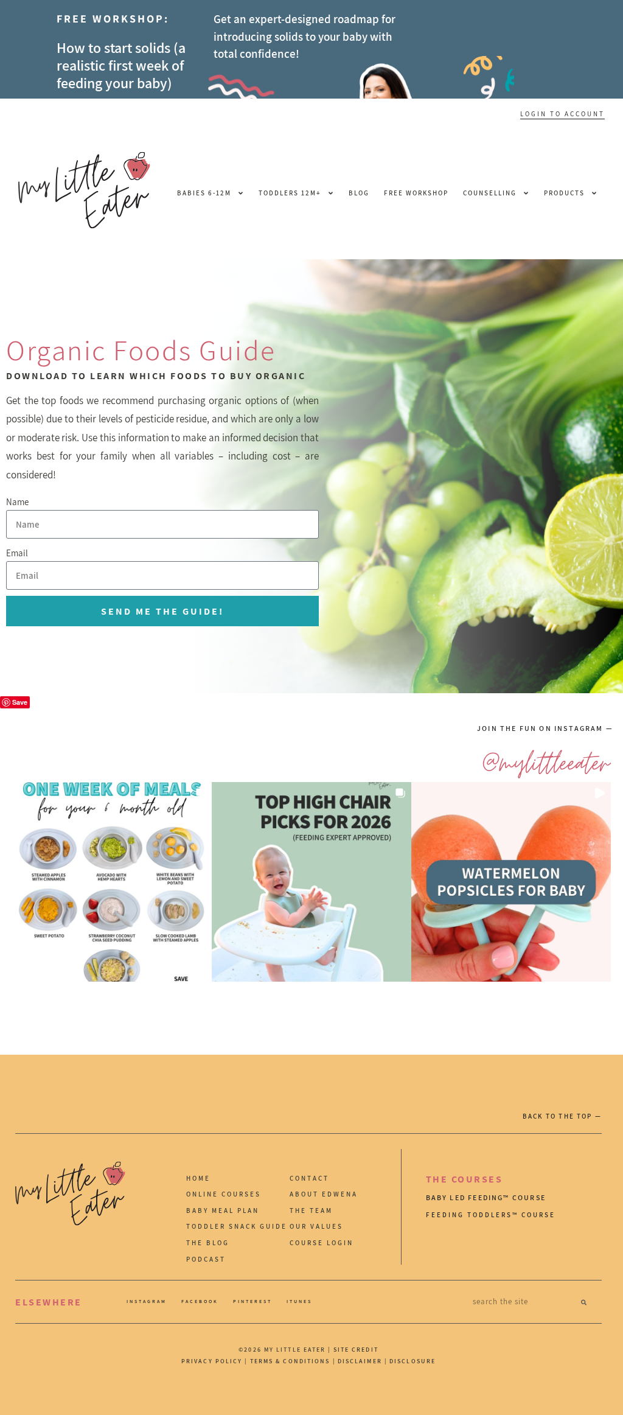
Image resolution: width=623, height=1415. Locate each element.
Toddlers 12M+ (290, 193)
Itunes (299, 1301)
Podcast (206, 1259)
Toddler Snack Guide (236, 1226)
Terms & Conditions (290, 1361)
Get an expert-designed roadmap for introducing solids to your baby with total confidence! (304, 36)
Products (564, 193)
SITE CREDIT (355, 1350)
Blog (359, 193)
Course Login (321, 1243)
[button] (112, 882)
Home (198, 1178)
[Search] (584, 1302)
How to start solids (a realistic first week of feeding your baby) (121, 65)
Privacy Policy (211, 1361)
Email (17, 553)
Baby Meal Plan (222, 1210)
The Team (311, 1210)
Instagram (147, 1301)
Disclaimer (361, 1361)
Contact (309, 1178)
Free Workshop (416, 193)
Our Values (316, 1226)
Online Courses (223, 1194)
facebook (199, 1301)
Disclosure (412, 1361)
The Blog (207, 1243)
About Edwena (324, 1194)
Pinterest (252, 1301)
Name (17, 502)
